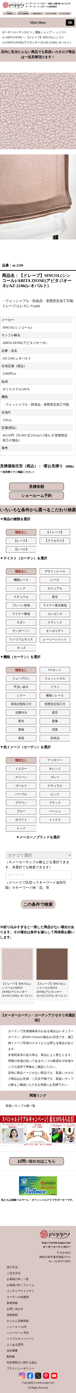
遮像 (55, 721)
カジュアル (55, 588)
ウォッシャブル (55, 678)
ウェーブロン (21, 678)
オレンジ (55, 768)
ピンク (54, 794)
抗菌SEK (21, 712)
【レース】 (21, 540)
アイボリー (55, 760)
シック (21, 588)
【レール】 (21, 549)
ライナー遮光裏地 (55, 605)
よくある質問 (15, 1344)
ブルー (21, 811)
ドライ (54, 687)
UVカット (54, 670)
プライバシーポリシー (20, 1368)
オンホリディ (55, 630)
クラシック (55, 622)
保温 (21, 738)
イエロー (21, 768)
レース (54, 579)
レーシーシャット (55, 639)
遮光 (55, 596)
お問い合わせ (15, 1308)
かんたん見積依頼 (18, 1320)
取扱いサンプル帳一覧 (20, 1105)
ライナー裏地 (21, 613)
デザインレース (55, 571)
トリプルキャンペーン (20, 1338)
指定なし (21, 532)
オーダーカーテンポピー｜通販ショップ (27, 32)
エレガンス (55, 613)
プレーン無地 (21, 605)
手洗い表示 (21, 687)
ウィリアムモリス (21, 639)
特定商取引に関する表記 (22, 1362)
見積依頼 (36, 486)
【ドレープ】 (55, 532)
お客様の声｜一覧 (18, 1279)
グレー (54, 777)
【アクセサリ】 (55, 540)
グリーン (21, 777)
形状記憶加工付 (21, 704)
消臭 (55, 729)
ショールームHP (17, 1326)
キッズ (21, 647)
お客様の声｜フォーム (20, 1285)
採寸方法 (12, 1267)
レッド (21, 828)
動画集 (11, 1356)
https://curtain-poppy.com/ (56, 1242)
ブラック (55, 802)
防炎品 (55, 738)
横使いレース (55, 695)
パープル (21, 794)
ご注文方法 (13, 1273)
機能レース (21, 579)
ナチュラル (21, 596)
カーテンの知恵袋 (18, 1297)
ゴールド (21, 785)
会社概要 (12, 1350)
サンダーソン (21, 630)
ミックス (55, 819)
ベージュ (55, 811)
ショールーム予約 (36, 495)
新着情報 (12, 1303)
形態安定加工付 (55, 704)
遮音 (55, 712)
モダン (21, 622)
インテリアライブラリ (20, 1291)
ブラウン (21, 802)
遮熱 (21, 729)
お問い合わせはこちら (37, 1161)
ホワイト (21, 819)
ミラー (21, 695)
